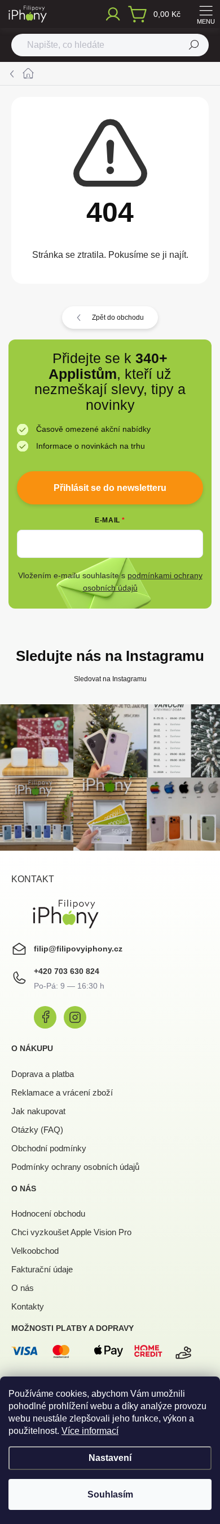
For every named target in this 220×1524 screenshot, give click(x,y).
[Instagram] (75, 1017)
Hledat (194, 45)
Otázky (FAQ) (37, 1129)
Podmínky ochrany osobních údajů (75, 1167)
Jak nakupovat (38, 1111)
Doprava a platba (42, 1074)
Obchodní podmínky (48, 1148)
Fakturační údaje (42, 1269)
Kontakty (27, 1306)
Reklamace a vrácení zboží (62, 1092)
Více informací (89, 1431)
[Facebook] (45, 1017)
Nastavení (110, 1458)
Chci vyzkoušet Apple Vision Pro (71, 1232)
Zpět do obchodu (118, 317)
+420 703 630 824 (66, 971)
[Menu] (206, 14)
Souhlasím (110, 1494)
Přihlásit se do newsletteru (110, 488)
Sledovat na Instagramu (110, 679)
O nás (22, 1288)
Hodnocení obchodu (48, 1213)
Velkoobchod (35, 1250)
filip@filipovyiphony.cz (78, 948)
